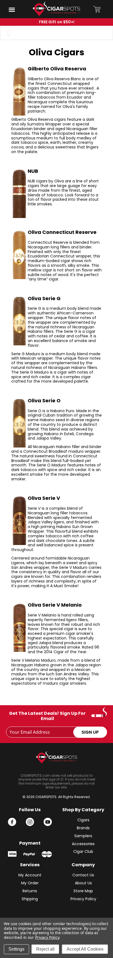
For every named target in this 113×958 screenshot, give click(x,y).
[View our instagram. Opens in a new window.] (30, 822)
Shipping (30, 899)
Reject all (45, 949)
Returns (29, 891)
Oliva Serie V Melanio (55, 604)
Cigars (83, 820)
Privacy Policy (83, 899)
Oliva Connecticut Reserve (62, 232)
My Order (30, 883)
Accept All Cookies (85, 949)
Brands (83, 828)
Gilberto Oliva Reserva (57, 68)
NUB (33, 171)
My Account (29, 875)
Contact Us (83, 875)
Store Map (83, 891)
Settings (16, 949)
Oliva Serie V (44, 498)
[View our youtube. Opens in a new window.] (48, 822)
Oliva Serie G (44, 298)
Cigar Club (83, 851)
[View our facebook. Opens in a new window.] (12, 822)
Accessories (83, 844)
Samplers (83, 836)
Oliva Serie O (44, 400)
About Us (83, 883)
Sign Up (90, 732)
